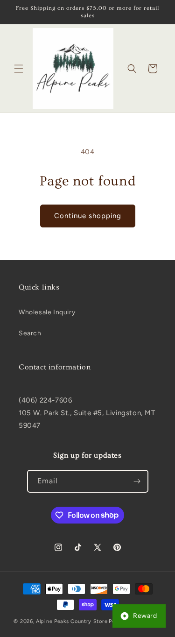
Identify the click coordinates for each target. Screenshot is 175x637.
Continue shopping (87, 216)
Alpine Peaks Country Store (71, 621)
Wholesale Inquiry (47, 312)
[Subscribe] (137, 481)
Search (30, 333)
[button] (18, 68)
